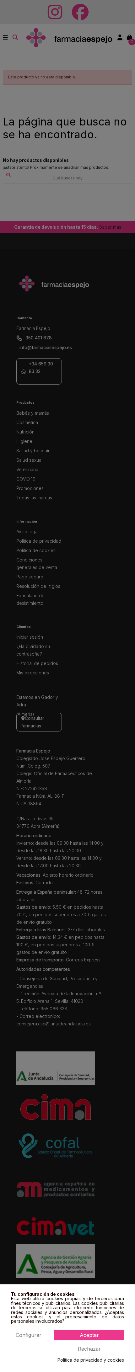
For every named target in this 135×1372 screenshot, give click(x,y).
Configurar (28, 1335)
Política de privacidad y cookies (90, 1360)
